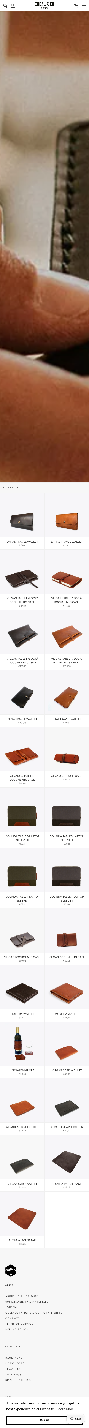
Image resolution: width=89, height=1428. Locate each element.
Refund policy (16, 1329)
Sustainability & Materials (26, 1301)
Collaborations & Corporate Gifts (33, 1312)
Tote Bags (13, 1374)
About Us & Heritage (21, 1296)
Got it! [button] (44, 1420)
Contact (12, 1318)
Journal (12, 1307)
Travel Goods (16, 1369)
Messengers (14, 1363)
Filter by (9, 487)
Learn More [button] (65, 1409)
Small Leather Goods (22, 1380)
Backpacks (13, 1358)
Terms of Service (19, 1323)
